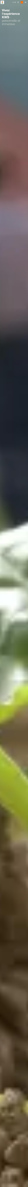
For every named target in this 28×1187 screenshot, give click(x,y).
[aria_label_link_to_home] (2, 2)
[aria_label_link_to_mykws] (22, 2)
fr (15, 2)
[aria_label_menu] (25, 2)
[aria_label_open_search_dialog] (18, 2)
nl (13, 2)
